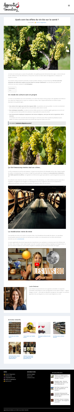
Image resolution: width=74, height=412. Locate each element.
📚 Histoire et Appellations (10, 379)
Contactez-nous (31, 377)
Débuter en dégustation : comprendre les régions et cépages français (61, 377)
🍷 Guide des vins (8, 376)
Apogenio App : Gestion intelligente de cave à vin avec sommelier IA (61, 383)
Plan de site (30, 376)
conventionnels (20, 239)
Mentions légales (31, 374)
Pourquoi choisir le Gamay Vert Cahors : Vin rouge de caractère (61, 400)
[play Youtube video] (37, 264)
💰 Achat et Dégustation (40, 22)
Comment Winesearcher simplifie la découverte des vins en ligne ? (61, 395)
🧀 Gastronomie (7, 381)
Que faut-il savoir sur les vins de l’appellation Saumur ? (61, 389)
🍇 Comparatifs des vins (9, 377)
